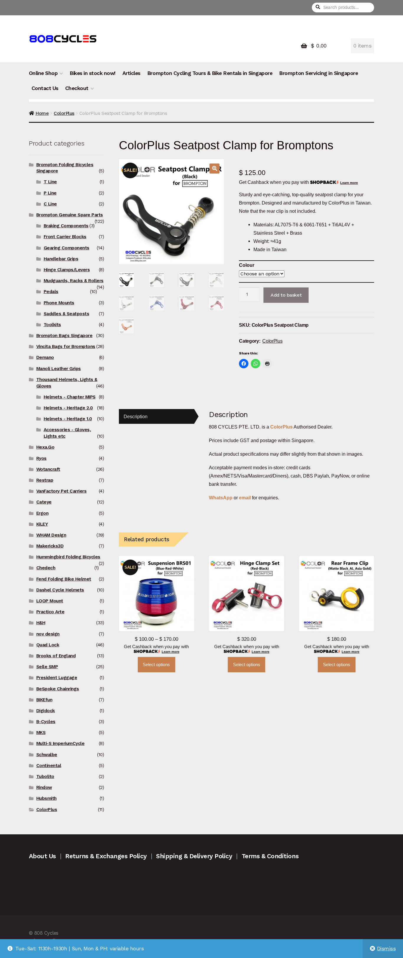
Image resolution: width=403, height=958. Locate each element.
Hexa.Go (45, 447)
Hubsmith (46, 798)
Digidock (45, 710)
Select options (156, 664)
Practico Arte (50, 611)
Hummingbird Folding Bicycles (68, 557)
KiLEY (42, 524)
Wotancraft (48, 469)
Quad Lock (47, 645)
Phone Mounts (59, 302)
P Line (50, 193)
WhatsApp (221, 497)
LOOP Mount (49, 601)
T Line (50, 181)
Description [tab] (136, 416)
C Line (50, 204)
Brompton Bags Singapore (64, 335)
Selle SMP (47, 666)
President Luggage (56, 677)
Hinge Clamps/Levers (67, 269)
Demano (45, 357)
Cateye (44, 502)
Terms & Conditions (270, 856)
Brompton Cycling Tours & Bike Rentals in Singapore (209, 73)
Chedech (45, 567)
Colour (246, 265)
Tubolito (45, 776)
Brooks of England (56, 655)
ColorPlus (64, 113)
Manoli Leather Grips (58, 368)
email (245, 497)
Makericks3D (50, 546)
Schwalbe (46, 754)
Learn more (349, 182)
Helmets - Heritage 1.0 (68, 418)
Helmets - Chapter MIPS (70, 397)
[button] (214, 169)
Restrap (44, 480)
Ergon (42, 513)
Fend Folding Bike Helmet (63, 579)
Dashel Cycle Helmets (60, 590)
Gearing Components (66, 248)
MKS (41, 732)
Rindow (44, 787)
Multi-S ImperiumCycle (60, 743)
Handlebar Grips (61, 258)
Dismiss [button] (386, 949)
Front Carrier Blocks (65, 236)
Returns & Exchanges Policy (106, 856)
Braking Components (66, 225)
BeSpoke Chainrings (57, 688)
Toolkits (52, 324)
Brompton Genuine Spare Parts (69, 215)
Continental (48, 765)
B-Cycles (45, 721)
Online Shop (43, 73)
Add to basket (286, 295)
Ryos (41, 458)
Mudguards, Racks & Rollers (74, 280)
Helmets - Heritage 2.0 (68, 408)
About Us (42, 856)
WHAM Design (51, 535)
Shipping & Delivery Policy (194, 856)
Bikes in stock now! (93, 73)
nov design (48, 634)
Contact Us (45, 88)
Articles (131, 73)
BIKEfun (44, 699)
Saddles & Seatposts (66, 313)
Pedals (51, 291)
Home (42, 113)
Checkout (77, 88)
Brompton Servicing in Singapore (318, 73)
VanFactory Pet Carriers (61, 491)
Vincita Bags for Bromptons (65, 346)
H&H (40, 622)
